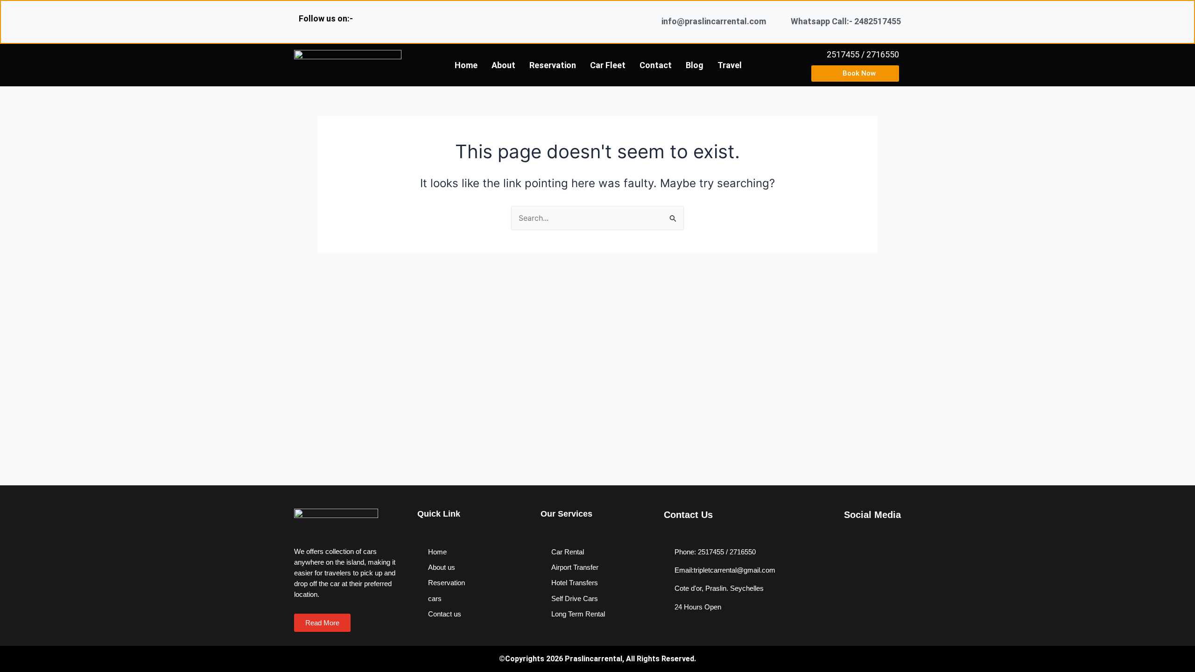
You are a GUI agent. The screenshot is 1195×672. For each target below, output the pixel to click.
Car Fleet (608, 65)
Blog (694, 65)
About (503, 65)
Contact (656, 65)
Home (466, 65)
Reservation (552, 65)
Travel (729, 65)
